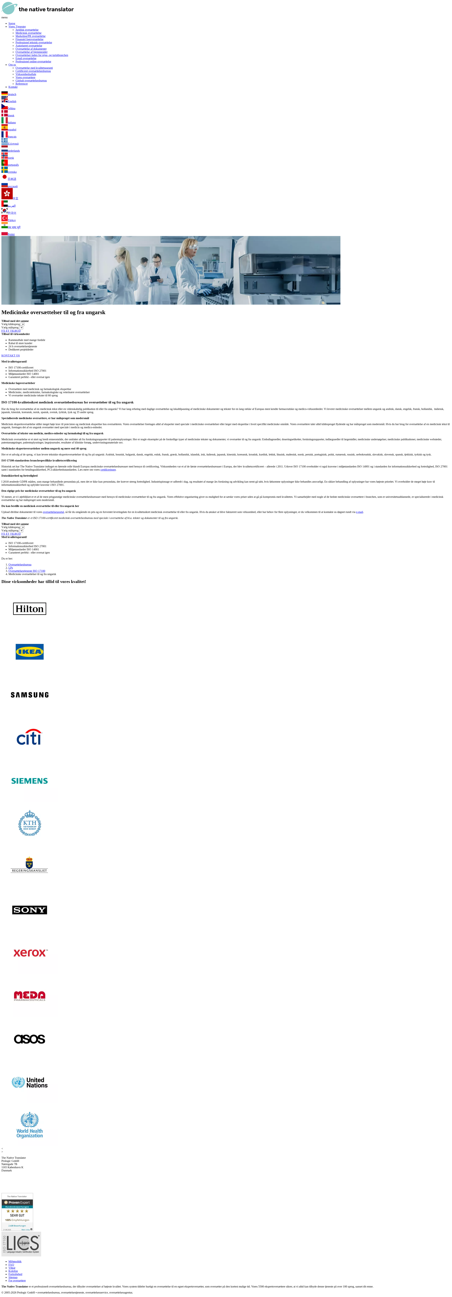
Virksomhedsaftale (26, 74)
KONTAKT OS (10, 355)
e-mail (359, 511)
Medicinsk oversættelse (28, 32)
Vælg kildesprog (10, 324)
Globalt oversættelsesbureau (31, 80)
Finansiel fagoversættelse (29, 39)
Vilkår (11, 1267)
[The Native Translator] (37, 14)
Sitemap (12, 1277)
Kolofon (13, 1270)
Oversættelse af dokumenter (31, 48)
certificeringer (108, 469)
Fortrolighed (15, 1274)
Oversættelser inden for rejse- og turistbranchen (42, 55)
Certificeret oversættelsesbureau (33, 70)
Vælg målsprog (10, 327)
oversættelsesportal (53, 511)
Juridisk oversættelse (27, 29)
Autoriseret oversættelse (29, 45)
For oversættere (17, 1280)
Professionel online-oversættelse (33, 61)
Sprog (11, 23)
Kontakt (12, 86)
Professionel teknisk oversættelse (34, 42)
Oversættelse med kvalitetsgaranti (34, 67)
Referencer (22, 83)
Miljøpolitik (15, 1261)
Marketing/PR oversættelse (31, 36)
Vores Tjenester (17, 26)
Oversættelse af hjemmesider (31, 51)
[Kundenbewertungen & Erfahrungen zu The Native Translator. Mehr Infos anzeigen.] (17, 1230)
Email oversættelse (26, 58)
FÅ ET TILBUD (11, 330)
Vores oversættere (25, 77)
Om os (12, 64)
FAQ (11, 1264)
